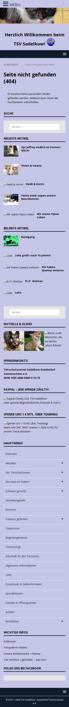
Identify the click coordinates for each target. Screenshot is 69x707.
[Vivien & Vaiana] (11, 169)
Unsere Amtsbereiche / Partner (22, 653)
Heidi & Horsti (35, 184)
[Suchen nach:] (34, 127)
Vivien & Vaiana (31, 165)
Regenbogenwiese (16, 537)
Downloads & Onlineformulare (24, 584)
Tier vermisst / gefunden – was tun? (25, 659)
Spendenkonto (14, 593)
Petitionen (10, 641)
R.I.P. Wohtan (34, 281)
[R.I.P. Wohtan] (13, 282)
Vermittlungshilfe (15, 500)
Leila (18, 292)
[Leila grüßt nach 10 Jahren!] (8, 256)
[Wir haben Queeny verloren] (21, 267)
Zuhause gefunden (17, 519)
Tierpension (13, 528)
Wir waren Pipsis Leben (48, 215)
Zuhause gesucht (16, 491)
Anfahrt (10, 612)
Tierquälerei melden (15, 647)
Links (9, 575)
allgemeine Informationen (21, 565)
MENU (15, 4)
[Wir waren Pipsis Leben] (19, 214)
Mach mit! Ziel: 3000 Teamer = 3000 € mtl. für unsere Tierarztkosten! (31, 429)
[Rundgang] (11, 240)
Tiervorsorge (13, 547)
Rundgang (28, 237)
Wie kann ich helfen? (18, 481)
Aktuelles (11, 463)
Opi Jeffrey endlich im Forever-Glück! (41, 148)
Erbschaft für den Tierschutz (22, 556)
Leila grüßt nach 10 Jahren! (33, 255)
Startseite (11, 454)
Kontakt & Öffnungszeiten (21, 602)
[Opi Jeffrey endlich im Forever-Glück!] (11, 151)
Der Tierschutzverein (18, 472)
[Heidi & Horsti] (13, 184)
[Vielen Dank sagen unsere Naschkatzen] (11, 199)
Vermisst (11, 509)
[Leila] (8, 293)
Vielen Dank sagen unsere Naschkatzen (38, 197)
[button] (64, 54)
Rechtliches (12, 621)
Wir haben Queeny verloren (53, 268)
